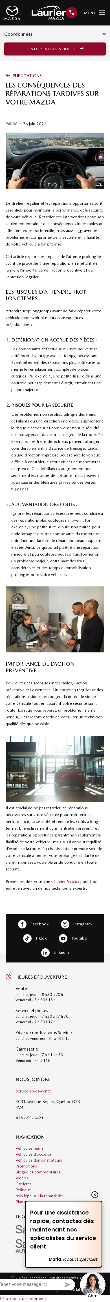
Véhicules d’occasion (34, 1154)
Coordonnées (18, 34)
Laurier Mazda (66, 881)
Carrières (24, 1183)
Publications (27, 75)
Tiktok (40, 938)
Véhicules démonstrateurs (39, 1160)
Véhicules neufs (29, 1148)
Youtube (78, 938)
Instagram (82, 924)
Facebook (39, 924)
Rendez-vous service (52, 49)
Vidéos (22, 1178)
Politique (23, 1189)
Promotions (26, 1166)
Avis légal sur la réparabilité (40, 1195)
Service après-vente (33, 1091)
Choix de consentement (23, 1298)
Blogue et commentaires (38, 1172)
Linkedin (60, 952)
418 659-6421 (30, 1117)
